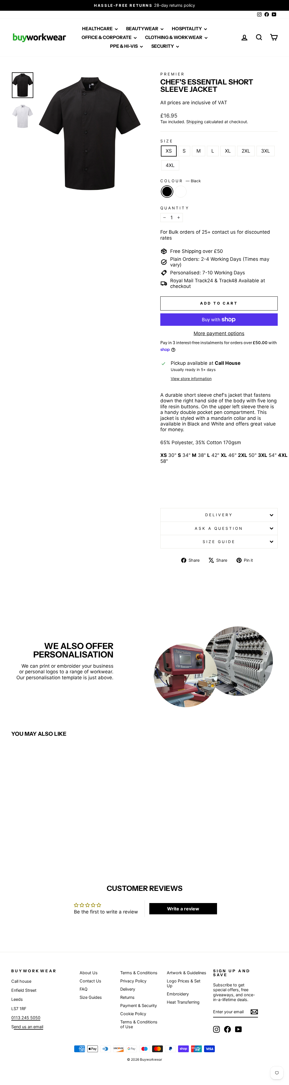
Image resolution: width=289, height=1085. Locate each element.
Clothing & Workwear (174, 37)
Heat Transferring (183, 1002)
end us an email (28, 1026)
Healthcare (97, 28)
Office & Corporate (107, 37)
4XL (170, 165)
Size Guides (91, 997)
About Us (89, 972)
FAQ (83, 989)
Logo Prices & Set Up (183, 983)
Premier (172, 74)
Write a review (183, 909)
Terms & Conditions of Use (138, 1024)
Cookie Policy (133, 1013)
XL (228, 151)
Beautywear (142, 28)
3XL (265, 151)
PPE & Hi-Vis (124, 46)
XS (169, 151)
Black (167, 191)
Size (166, 141)
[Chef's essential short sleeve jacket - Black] (38, 843)
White (180, 191)
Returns (127, 997)
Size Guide (219, 541)
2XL (246, 151)
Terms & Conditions (138, 972)
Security (163, 46)
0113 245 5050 (25, 1017)
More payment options (219, 333)
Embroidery (178, 993)
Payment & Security (138, 1005)
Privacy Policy (133, 980)
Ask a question (219, 528)
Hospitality (187, 28)
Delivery (219, 515)
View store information (191, 378)
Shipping (194, 121)
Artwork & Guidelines (186, 972)
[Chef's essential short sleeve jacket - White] (46, 843)
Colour (180, 181)
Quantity (174, 208)
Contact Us (90, 980)
